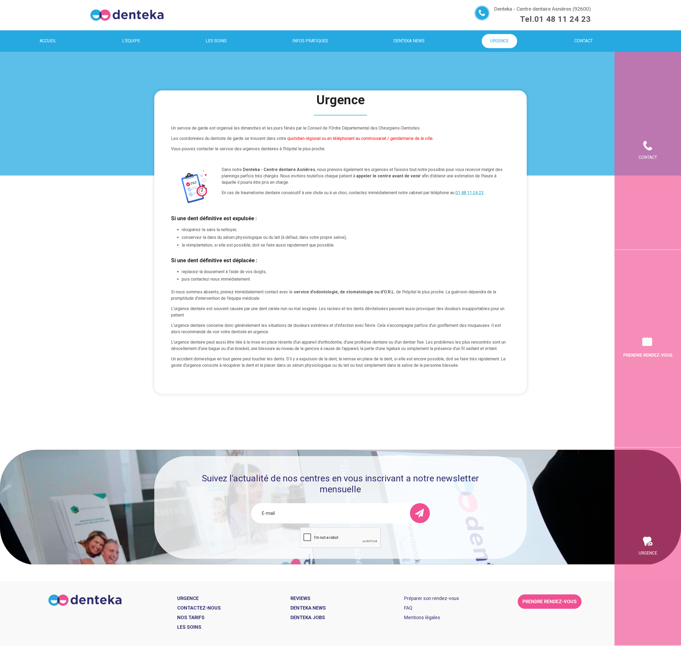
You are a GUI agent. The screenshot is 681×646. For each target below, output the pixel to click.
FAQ (408, 608)
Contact (648, 157)
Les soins (189, 627)
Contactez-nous (199, 608)
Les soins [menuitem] (216, 40)
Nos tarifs (191, 617)
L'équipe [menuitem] (131, 40)
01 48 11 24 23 (562, 19)
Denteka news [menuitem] (409, 40)
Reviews (300, 598)
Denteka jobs (307, 617)
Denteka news (308, 608)
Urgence (648, 553)
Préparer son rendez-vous (431, 598)
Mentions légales (422, 617)
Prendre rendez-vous (647, 355)
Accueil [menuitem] (48, 40)
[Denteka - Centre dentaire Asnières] (127, 15)
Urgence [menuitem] (499, 40)
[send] (420, 513)
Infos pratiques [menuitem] (310, 40)
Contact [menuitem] (583, 40)
